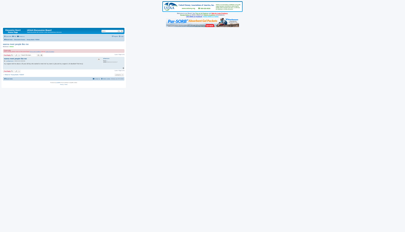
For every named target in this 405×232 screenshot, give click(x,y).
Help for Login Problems (220, 13)
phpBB (58, 82)
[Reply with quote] (98, 59)
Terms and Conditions (35, 51)
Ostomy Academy (209, 15)
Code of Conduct (49, 51)
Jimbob (11, 46)
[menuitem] (14, 36)
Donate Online (185, 15)
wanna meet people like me (16, 44)
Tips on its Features (201, 13)
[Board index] (15, 30)
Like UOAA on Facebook (194, 16)
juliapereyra (106, 58)
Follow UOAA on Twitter (211, 16)
